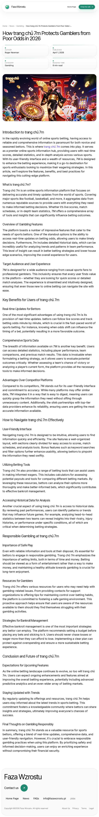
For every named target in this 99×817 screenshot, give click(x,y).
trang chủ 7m (52, 146)
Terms (83, 808)
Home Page (12, 798)
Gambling (20, 26)
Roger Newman (12, 52)
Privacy (75, 808)
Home (5, 26)
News (12, 26)
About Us (66, 808)
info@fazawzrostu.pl (54, 798)
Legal (91, 808)
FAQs (36, 798)
